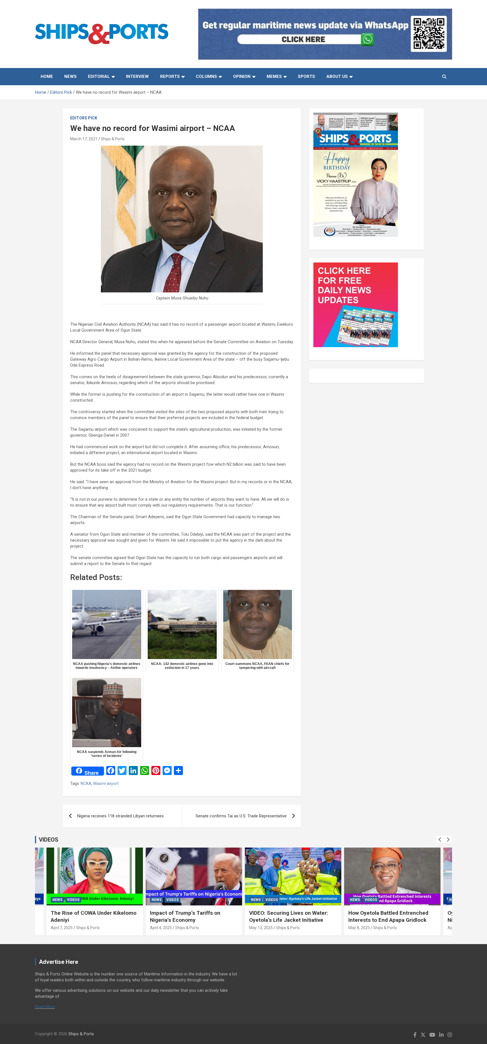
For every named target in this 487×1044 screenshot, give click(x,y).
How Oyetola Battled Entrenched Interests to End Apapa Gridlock (388, 916)
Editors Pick (83, 118)
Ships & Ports (113, 139)
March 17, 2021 (84, 139)
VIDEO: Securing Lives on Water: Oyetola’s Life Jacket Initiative (288, 916)
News (70, 76)
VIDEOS (48, 839)
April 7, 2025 (62, 927)
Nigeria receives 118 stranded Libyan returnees (120, 815)
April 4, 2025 (161, 927)
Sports (306, 76)
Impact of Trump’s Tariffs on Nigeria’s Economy (185, 916)
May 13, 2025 (261, 927)
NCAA (86, 783)
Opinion (242, 76)
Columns (206, 76)
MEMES (274, 76)
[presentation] (440, 840)
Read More (45, 1006)
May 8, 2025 (359, 927)
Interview (137, 76)
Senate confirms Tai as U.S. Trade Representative (241, 815)
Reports (170, 76)
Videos (73, 900)
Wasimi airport (106, 783)
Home (47, 76)
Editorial (99, 76)
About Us (337, 76)
